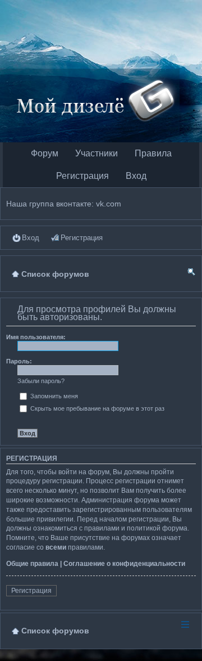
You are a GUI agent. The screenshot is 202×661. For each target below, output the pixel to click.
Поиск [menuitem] (191, 273)
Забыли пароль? (41, 380)
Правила (153, 153)
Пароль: (19, 361)
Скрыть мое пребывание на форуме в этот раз (96, 408)
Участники (96, 153)
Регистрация (82, 176)
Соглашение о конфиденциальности (124, 564)
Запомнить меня (53, 396)
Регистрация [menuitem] (82, 237)
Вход (136, 176)
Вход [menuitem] (30, 237)
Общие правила (32, 564)
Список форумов (55, 630)
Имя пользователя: (36, 337)
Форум (44, 153)
